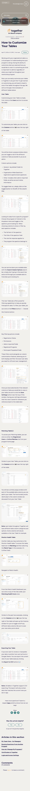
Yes (11, 725)
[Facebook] (12, 712)
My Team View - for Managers (11, 741)
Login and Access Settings (10, 755)
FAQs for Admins (15, 38)
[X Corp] (15, 712)
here (18, 22)
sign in (9, 770)
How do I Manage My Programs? (12, 749)
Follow (25, 52)
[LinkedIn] (18, 712)
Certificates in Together (10, 752)
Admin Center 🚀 (20, 36)
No (19, 725)
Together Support (9, 36)
